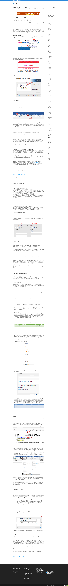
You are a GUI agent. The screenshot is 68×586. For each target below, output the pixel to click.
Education (30, 8)
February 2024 (49, 41)
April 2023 (49, 51)
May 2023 (49, 50)
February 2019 (49, 101)
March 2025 (49, 29)
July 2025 (49, 25)
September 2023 (50, 45)
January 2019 (49, 102)
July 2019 (49, 96)
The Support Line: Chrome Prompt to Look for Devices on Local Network (51, 13)
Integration (49, 153)
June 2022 (49, 63)
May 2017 (49, 124)
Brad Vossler (15, 8)
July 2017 (49, 122)
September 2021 (50, 72)
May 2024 (49, 39)
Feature (33, 8)
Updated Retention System (50, 574)
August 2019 (49, 95)
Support (14, 9)
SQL (48, 164)
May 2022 (49, 64)
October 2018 (49, 106)
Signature (31, 578)
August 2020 (49, 83)
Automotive (27, 8)
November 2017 (50, 117)
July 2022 (49, 62)
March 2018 (49, 112)
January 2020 (49, 90)
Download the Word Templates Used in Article (19, 174)
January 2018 (49, 114)
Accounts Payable (23, 8)
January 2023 (49, 55)
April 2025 (49, 28)
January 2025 (49, 30)
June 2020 (49, 85)
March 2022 (49, 67)
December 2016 (50, 130)
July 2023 (49, 47)
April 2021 (49, 75)
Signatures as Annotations (39, 568)
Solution (49, 163)
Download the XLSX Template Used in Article (18, 556)
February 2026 (49, 22)
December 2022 (50, 56)
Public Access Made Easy (50, 571)
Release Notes (25, 577)
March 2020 (49, 89)
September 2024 (50, 35)
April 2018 (49, 111)
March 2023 (49, 52)
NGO (43, 8)
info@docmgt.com (16, 572)
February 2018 (49, 113)
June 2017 (49, 123)
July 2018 (49, 108)
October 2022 (49, 58)
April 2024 (49, 40)
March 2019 (49, 100)
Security (49, 160)
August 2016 (49, 134)
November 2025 (50, 23)
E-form (48, 146)
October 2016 (49, 133)
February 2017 (49, 128)
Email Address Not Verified (51, 15)
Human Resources (39, 8)
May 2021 (49, 74)
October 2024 (49, 34)
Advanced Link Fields (50, 16)
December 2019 (50, 91)
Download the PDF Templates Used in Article (18, 485)
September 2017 (50, 119)
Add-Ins (30, 568)
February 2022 (49, 68)
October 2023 (49, 44)
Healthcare (35, 8)
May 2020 (49, 86)
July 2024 (49, 36)
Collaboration (49, 143)
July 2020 (49, 84)
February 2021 (49, 78)
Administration (49, 141)
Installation (49, 152)
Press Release (49, 155)
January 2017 (49, 129)
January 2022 (49, 69)
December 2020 (50, 80)
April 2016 (49, 135)
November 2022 (50, 57)
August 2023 (49, 46)
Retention (49, 158)
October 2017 (49, 118)
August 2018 (49, 107)
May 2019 (49, 97)
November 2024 (50, 33)
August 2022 (49, 61)
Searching (49, 159)
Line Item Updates (50, 17)
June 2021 (49, 73)
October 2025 (49, 24)
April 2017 (49, 125)
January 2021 (49, 79)
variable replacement (36, 162)
